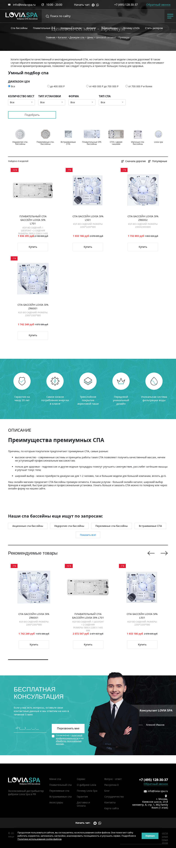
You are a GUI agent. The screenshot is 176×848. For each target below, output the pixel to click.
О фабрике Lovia (86, 784)
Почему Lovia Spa (87, 790)
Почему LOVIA (131, 28)
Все (13, 86)
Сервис (81, 779)
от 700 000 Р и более (140, 86)
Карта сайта (111, 808)
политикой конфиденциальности (69, 737)
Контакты (110, 802)
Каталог (91, 28)
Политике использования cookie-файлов (39, 839)
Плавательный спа (60, 784)
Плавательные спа (44, 28)
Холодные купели (71, 28)
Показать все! (88, 534)
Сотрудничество (114, 796)
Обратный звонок (156, 784)
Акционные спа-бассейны (27, 526)
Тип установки (49, 96)
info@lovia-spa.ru (24, 5)
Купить (33, 246)
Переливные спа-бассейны (111, 526)
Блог (107, 790)
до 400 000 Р (57, 86)
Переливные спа (59, 790)
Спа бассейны (19, 28)
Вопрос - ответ (113, 779)
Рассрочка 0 (111, 784)
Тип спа (105, 96)
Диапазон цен (19, 81)
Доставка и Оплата (83, 804)
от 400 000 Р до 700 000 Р (103, 86)
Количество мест (21, 96)
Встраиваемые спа (60, 796)
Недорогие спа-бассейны (69, 526)
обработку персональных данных (68, 742)
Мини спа (55, 779)
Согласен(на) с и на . (70, 739)
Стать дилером (154, 28)
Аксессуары (56, 802)
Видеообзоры (110, 28)
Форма (74, 96)
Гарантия (82, 796)
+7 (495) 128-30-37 (126, 5)
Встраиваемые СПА (150, 526)
